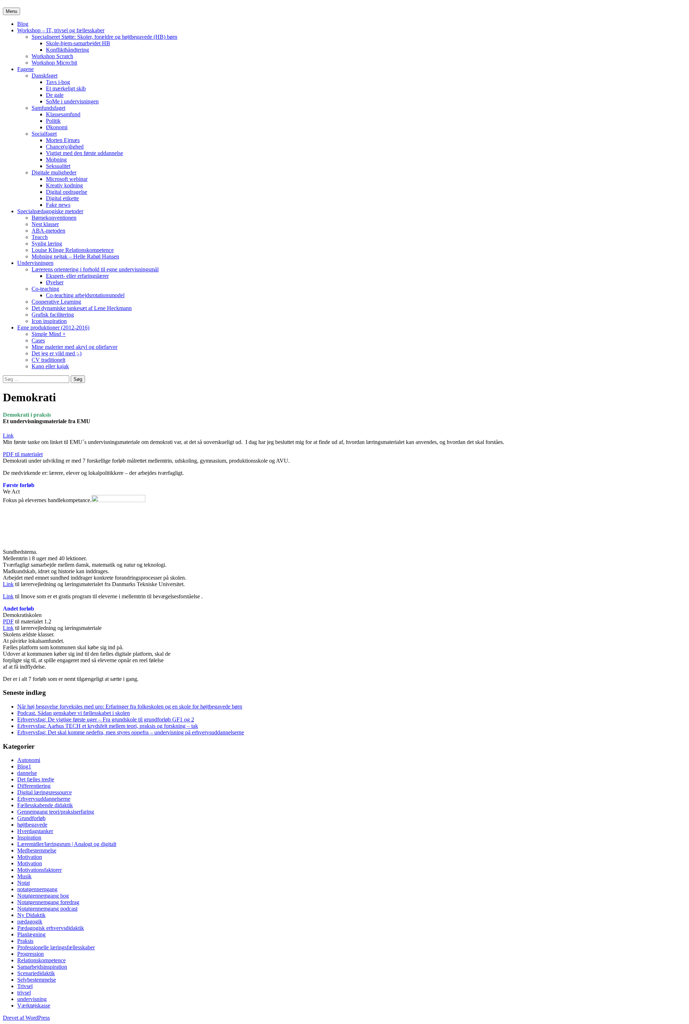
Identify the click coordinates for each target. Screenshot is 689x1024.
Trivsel (25, 986)
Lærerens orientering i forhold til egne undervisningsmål (95, 269)
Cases (38, 340)
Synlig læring (47, 243)
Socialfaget (44, 134)
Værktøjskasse (33, 1005)
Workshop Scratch (52, 56)
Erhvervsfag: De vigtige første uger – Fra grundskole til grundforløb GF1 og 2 (105, 719)
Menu (11, 11)
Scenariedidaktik (36, 973)
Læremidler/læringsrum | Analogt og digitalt (66, 844)
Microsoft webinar (67, 179)
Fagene (25, 69)
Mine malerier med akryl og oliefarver (74, 347)
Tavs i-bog (58, 82)
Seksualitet (58, 166)
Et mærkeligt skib (66, 88)
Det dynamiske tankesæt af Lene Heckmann (82, 308)
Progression (30, 954)
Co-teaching (45, 289)
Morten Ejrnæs (63, 140)
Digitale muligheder (54, 172)
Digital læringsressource (44, 792)
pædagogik (29, 921)
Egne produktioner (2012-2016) (53, 327)
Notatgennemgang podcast (47, 909)
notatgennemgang (37, 889)
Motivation (29, 857)
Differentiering (34, 786)
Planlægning (31, 934)
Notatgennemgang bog (43, 896)
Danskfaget (44, 76)
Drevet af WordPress (26, 1018)
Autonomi (28, 760)
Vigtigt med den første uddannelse (84, 153)
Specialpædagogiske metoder (50, 211)
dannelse (27, 773)
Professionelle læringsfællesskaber (56, 947)
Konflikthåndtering (67, 50)
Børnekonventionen (54, 218)
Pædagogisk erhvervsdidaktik (50, 928)
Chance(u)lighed (65, 147)
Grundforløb (31, 818)
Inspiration (29, 837)
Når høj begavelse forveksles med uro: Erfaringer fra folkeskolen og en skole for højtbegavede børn (129, 706)
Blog (22, 24)
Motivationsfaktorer (39, 870)
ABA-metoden (48, 231)
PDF (8, 621)
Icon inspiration (49, 321)
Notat (23, 883)
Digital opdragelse (66, 192)
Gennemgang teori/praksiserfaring (55, 812)
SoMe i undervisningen (72, 101)
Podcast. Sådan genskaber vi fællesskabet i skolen (73, 713)
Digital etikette (62, 198)
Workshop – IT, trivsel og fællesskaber (60, 30)
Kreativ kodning (64, 185)
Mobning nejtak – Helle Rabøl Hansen (75, 256)
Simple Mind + (49, 334)
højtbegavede (32, 825)
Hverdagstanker (35, 831)
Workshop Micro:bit (54, 63)
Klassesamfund (63, 114)
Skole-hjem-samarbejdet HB (78, 43)
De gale (55, 95)
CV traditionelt (48, 360)
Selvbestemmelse (36, 980)
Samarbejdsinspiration (42, 967)
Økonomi (56, 127)
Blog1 (24, 766)
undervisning (32, 999)
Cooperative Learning (56, 302)
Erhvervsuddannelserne (43, 799)
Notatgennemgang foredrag (48, 902)
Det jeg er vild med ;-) (56, 353)
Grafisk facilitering (53, 315)
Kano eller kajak (50, 366)
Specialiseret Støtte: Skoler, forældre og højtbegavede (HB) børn (104, 37)
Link (8, 435)
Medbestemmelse (36, 850)
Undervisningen (35, 263)
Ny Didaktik (31, 915)
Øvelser (55, 282)
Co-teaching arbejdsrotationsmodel (85, 295)
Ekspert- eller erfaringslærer (77, 276)
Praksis (25, 941)
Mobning (56, 159)
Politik (53, 121)
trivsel (24, 993)
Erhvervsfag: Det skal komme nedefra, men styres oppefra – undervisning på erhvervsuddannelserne (130, 732)
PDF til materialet (23, 454)
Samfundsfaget (48, 108)
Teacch (40, 237)
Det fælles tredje (35, 779)
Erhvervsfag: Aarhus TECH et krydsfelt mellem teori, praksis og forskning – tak (107, 726)
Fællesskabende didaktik (45, 805)
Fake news (58, 205)
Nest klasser (45, 224)
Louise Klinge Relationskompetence (73, 250)
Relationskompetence (41, 960)
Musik (24, 876)
